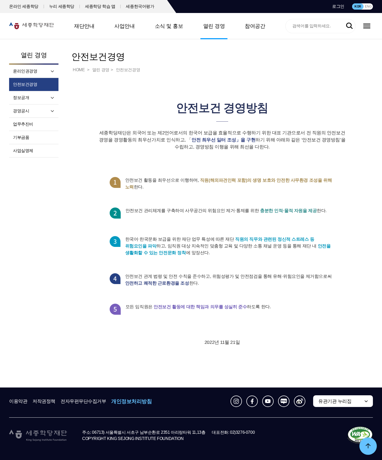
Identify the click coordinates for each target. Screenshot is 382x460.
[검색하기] (349, 26)
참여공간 (255, 26)
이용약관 (18, 401)
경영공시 (21, 111)
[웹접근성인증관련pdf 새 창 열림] (360, 435)
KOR (357, 6)
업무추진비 (23, 124)
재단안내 (84, 26)
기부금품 (21, 137)
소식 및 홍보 (169, 26)
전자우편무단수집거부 (83, 401)
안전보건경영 (25, 84)
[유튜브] (268, 401)
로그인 (338, 6)
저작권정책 (43, 401)
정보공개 (21, 97)
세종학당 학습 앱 (100, 6)
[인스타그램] (236, 401)
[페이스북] (252, 401)
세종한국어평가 (140, 6)
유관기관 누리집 (334, 401)
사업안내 (124, 26)
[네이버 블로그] (283, 401)
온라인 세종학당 (23, 6)
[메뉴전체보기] (367, 26)
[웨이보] (299, 401)
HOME (79, 70)
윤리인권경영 (25, 71)
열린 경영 (214, 26)
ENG (368, 6)
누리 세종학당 (61, 6)
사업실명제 (23, 150)
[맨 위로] (368, 446)
